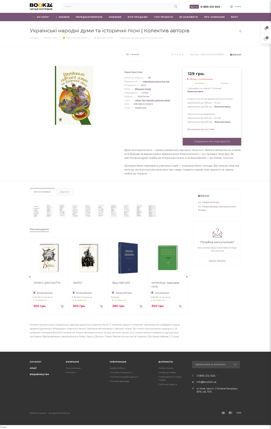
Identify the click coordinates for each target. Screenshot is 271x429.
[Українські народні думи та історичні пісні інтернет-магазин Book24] (74, 95)
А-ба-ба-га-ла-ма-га (42, 297)
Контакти (71, 372)
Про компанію (73, 368)
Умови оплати (165, 368)
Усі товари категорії (208, 202)
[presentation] (30, 277)
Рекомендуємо (39, 229)
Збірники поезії (143, 89)
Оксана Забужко (124, 292)
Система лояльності (120, 372)
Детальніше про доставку (201, 129)
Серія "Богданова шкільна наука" (152, 100)
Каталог (36, 361)
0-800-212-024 (210, 6)
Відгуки (64, 192)
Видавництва (39, 374)
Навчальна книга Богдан (156, 81)
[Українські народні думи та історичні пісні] (36, 211)
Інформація (118, 361)
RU (192, 6)
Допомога (165, 361)
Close (3, 427)
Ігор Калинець (162, 292)
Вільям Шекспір (45, 292)
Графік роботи (117, 368)
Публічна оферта (167, 384)
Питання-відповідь (119, 381)
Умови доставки (167, 372)
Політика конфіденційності (124, 377)
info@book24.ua (206, 381)
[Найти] (176, 6)
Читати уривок (42, 192)
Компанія (72, 361)
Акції (33, 368)
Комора (115, 297)
